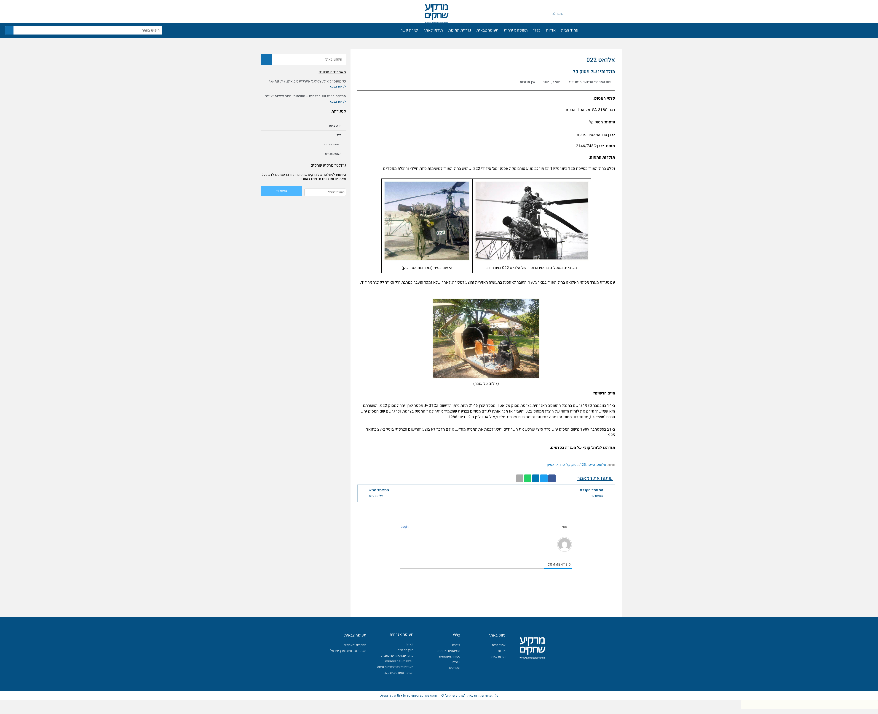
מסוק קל (572, 464)
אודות (551, 30)
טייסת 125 (587, 464)
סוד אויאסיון (556, 464)
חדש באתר (335, 125)
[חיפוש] (9, 30)
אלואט (601, 464)
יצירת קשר (409, 30)
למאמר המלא (338, 87)
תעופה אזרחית (516, 30)
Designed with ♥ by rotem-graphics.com (408, 695)
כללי (537, 30)
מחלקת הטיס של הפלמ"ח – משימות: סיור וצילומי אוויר (305, 96)
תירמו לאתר (433, 30)
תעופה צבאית (487, 30)
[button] (552, 478)
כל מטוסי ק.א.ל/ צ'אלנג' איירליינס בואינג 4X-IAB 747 (307, 81)
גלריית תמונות (459, 30)
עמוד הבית (569, 30)
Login (405, 526)
